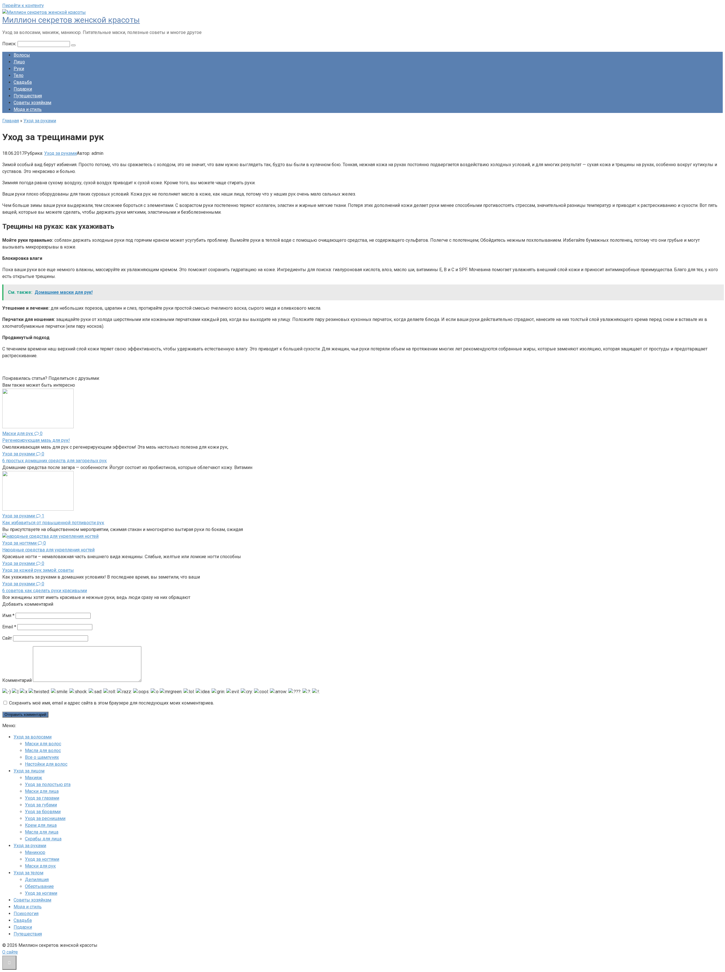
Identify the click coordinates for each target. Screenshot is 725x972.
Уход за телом (28, 872)
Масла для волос (43, 750)
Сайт (7, 638)
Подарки (23, 89)
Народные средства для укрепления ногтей (48, 550)
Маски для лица (42, 791)
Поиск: (10, 43)
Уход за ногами (41, 893)
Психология (26, 913)
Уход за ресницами (45, 818)
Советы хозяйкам (32, 102)
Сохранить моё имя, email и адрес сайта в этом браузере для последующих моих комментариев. (111, 703)
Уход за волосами (33, 737)
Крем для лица (41, 825)
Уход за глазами (42, 798)
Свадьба (23, 82)
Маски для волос (43, 743)
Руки (19, 68)
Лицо (19, 62)
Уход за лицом (29, 771)
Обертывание (39, 886)
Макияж (33, 777)
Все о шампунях (42, 757)
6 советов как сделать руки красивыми (44, 590)
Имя (8, 615)
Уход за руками (60, 153)
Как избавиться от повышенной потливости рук (53, 522)
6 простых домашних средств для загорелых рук (54, 460)
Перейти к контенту (23, 5)
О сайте (10, 952)
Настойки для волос (46, 764)
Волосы (22, 55)
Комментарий (17, 680)
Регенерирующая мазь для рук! (36, 440)
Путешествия (28, 96)
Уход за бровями (43, 811)
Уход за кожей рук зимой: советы (38, 570)
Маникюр (35, 852)
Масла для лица (41, 832)
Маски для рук (40, 866)
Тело (19, 75)
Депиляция (37, 879)
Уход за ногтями (42, 859)
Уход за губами (41, 805)
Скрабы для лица (43, 839)
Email (9, 627)
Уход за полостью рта (48, 784)
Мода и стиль (28, 109)
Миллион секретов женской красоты (71, 20)
